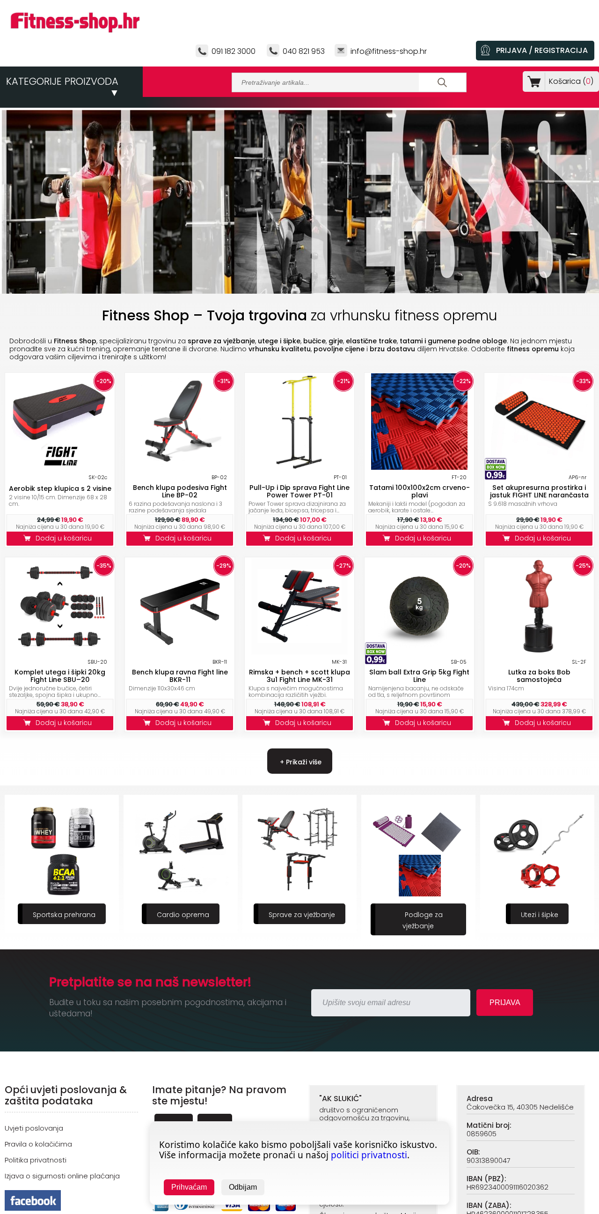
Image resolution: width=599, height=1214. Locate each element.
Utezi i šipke (420, 914)
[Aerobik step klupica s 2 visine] (60, 467)
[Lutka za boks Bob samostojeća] (539, 651)
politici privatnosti (369, 1155)
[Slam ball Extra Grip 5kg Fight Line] (419, 651)
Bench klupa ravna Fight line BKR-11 (180, 675)
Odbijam (243, 1187)
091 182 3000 (234, 51)
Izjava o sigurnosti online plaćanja (62, 1176)
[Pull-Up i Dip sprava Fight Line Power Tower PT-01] (299, 467)
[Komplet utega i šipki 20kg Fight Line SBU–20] (60, 651)
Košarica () (571, 81)
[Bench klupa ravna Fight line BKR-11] (179, 651)
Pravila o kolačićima (38, 1144)
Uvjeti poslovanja (34, 1128)
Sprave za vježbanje (183, 914)
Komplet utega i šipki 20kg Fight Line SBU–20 (60, 675)
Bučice (539, 914)
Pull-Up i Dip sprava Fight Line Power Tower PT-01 (299, 491)
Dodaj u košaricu (65, 538)
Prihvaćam (189, 1187)
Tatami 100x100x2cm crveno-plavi (419, 491)
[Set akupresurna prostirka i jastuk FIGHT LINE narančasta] (539, 467)
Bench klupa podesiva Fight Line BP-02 (180, 491)
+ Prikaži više (299, 762)
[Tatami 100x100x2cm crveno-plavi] (419, 467)
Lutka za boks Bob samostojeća (539, 675)
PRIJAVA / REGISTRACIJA (542, 50)
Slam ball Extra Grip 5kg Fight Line (419, 675)
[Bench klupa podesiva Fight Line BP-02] (179, 467)
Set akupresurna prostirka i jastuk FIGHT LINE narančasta (539, 491)
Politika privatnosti (35, 1160)
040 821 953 (304, 51)
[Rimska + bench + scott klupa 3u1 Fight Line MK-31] (299, 651)
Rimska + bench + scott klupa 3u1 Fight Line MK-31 (299, 675)
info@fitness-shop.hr (389, 51)
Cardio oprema (64, 914)
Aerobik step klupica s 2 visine (60, 488)
